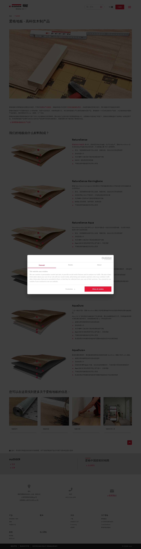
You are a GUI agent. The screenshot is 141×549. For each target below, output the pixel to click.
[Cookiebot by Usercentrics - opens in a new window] (103, 258)
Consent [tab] (42, 265)
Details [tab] (70, 265)
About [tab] (99, 265)
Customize (69, 289)
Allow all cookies (98, 289)
